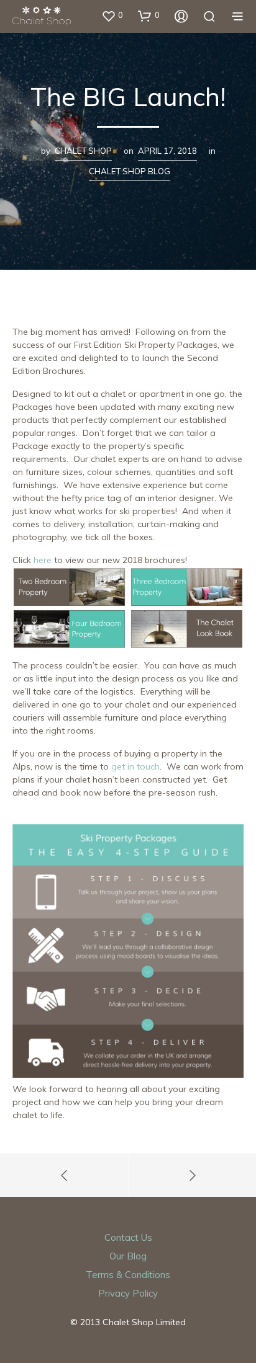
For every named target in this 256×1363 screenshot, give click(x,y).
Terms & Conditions (128, 1275)
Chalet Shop (83, 151)
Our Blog (128, 1256)
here (43, 560)
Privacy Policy (128, 1293)
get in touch (135, 766)
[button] (112, 15)
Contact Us (128, 1237)
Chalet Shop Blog (129, 171)
